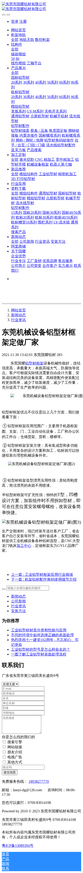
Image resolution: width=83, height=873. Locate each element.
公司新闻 (18, 601)
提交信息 (10, 772)
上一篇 (42, 574)
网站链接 (14, 747)
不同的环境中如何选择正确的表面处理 (42, 635)
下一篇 (44, 579)
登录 (14, 21)
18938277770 (39, 781)
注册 (23, 21)
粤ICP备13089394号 (17, 846)
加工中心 (24, 546)
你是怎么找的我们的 (18, 737)
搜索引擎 (14, 742)
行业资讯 (18, 320)
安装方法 (18, 611)
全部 (14, 40)
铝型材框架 (34, 363)
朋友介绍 (14, 752)
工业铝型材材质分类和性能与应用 (38, 630)
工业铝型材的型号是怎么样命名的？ (40, 649)
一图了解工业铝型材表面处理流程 (38, 654)
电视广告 (14, 757)
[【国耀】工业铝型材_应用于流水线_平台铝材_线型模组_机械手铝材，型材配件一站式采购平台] (41, 6)
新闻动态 (18, 315)
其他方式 (14, 762)
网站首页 (18, 30)
